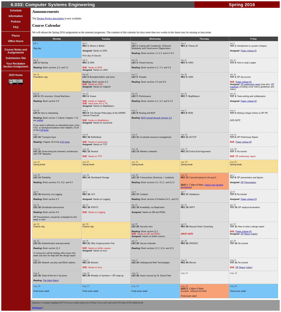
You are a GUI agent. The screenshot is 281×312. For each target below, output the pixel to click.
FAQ (15, 27)
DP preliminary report (251, 84)
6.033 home (37, 308)
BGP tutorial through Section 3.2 (156, 118)
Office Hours (15, 41)
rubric (254, 234)
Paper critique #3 (249, 199)
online (39, 120)
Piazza (16, 35)
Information (16, 16)
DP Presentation (248, 182)
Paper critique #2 (249, 101)
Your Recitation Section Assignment (15, 65)
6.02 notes (65, 142)
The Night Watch (51, 280)
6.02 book (44, 130)
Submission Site (16, 58)
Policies (16, 21)
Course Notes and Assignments (16, 51)
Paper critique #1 (249, 51)
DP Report (245, 234)
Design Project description (50, 18)
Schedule (16, 10)
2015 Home (16, 75)
